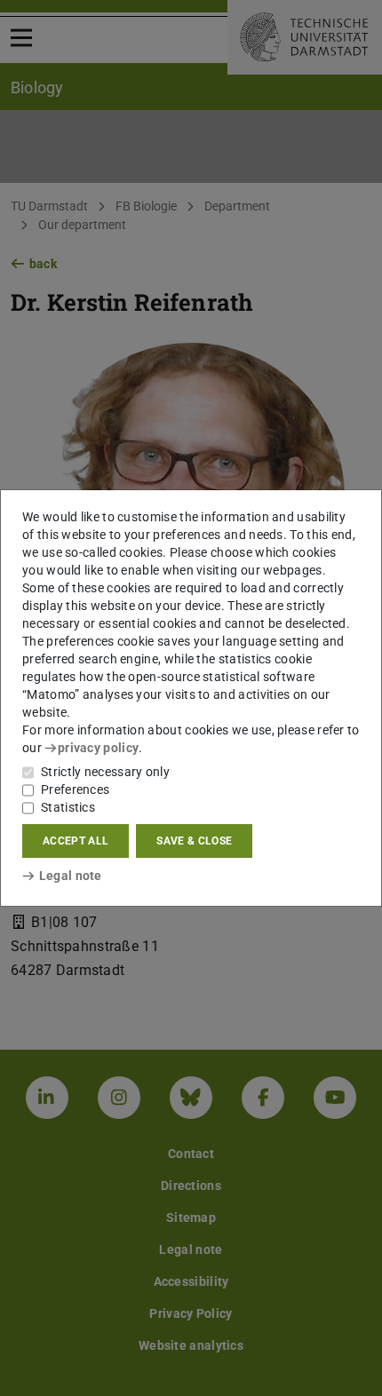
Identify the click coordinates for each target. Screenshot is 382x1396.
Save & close (194, 841)
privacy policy (98, 748)
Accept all (75, 841)
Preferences (75, 789)
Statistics (68, 807)
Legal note (70, 876)
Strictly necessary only (105, 772)
